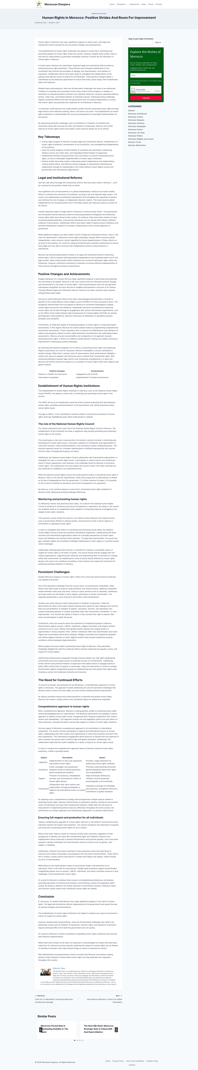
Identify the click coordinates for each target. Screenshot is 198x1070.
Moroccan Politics (99, 13)
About (150, 4)
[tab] (74, 1040)
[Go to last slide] (40, 1029)
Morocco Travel (134, 142)
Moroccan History (135, 129)
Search (158, 42)
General (131, 110)
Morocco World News (137, 145)
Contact (159, 4)
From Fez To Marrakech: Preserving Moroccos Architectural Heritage (54, 999)
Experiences (134, 4)
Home (112, 4)
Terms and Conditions (135, 1061)
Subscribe (146, 98)
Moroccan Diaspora (136, 120)
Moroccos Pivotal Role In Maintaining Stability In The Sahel (54, 1029)
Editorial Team (41, 22)
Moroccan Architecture (137, 114)
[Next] (116, 1029)
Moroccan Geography (137, 126)
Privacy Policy (118, 1061)
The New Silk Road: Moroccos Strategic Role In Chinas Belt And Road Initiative (99, 1029)
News (143, 4)
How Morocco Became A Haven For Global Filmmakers (104, 999)
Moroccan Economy (136, 123)
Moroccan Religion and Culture (141, 139)
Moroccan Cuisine (135, 117)
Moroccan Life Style (136, 133)
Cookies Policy (152, 1061)
